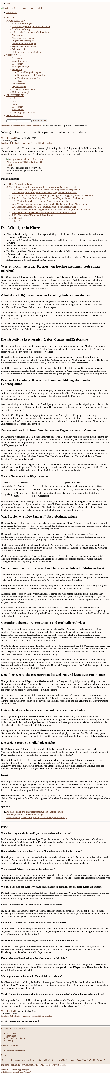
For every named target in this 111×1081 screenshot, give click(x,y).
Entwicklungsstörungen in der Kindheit (31, 26)
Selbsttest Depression (15, 1050)
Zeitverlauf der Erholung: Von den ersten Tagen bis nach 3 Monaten (47, 198)
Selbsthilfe (17, 69)
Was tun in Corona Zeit (28, 78)
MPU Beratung (13, 1033)
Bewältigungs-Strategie (23, 112)
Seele (14, 104)
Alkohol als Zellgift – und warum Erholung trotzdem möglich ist (46, 189)
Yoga (19, 80)
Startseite (5, 126)
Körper (15, 98)
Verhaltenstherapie (21, 92)
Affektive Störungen (22, 23)
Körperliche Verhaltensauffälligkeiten (30, 32)
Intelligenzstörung (21, 29)
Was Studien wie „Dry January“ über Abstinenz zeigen (41, 201)
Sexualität (14, 115)
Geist (14, 101)
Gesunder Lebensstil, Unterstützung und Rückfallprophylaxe (44, 206)
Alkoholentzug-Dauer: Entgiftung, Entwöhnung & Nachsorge (36, 817)
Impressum (11, 1036)
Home (10, 17)
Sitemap (9, 1041)
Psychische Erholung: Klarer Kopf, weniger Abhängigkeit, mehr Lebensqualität (53, 195)
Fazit (17, 218)
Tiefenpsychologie (21, 66)
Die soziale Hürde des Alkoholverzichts (34, 215)
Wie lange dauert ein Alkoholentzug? (24, 814)
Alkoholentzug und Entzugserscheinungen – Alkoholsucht (34, 811)
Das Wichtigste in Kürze (19, 184)
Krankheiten (15, 20)
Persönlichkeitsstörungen (24, 43)
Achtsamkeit (18, 58)
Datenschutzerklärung (15, 1038)
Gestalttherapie (19, 61)
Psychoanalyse (19, 86)
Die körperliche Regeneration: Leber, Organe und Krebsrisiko (44, 192)
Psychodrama (18, 83)
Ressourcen (17, 63)
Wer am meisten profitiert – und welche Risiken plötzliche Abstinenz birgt (51, 204)
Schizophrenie (19, 49)
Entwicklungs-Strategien (29, 72)
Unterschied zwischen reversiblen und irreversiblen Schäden (44, 212)
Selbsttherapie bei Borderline (31, 75)
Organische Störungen (23, 40)
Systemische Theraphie (23, 89)
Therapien (13, 55)
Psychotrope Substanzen (24, 46)
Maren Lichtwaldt (8, 138)
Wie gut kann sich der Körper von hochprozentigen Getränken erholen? (42, 186)
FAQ (17, 221)
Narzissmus (17, 35)
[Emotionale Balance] (22, 8)
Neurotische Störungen (23, 37)
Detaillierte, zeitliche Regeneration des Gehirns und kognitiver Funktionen (51, 209)
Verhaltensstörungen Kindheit (26, 52)
